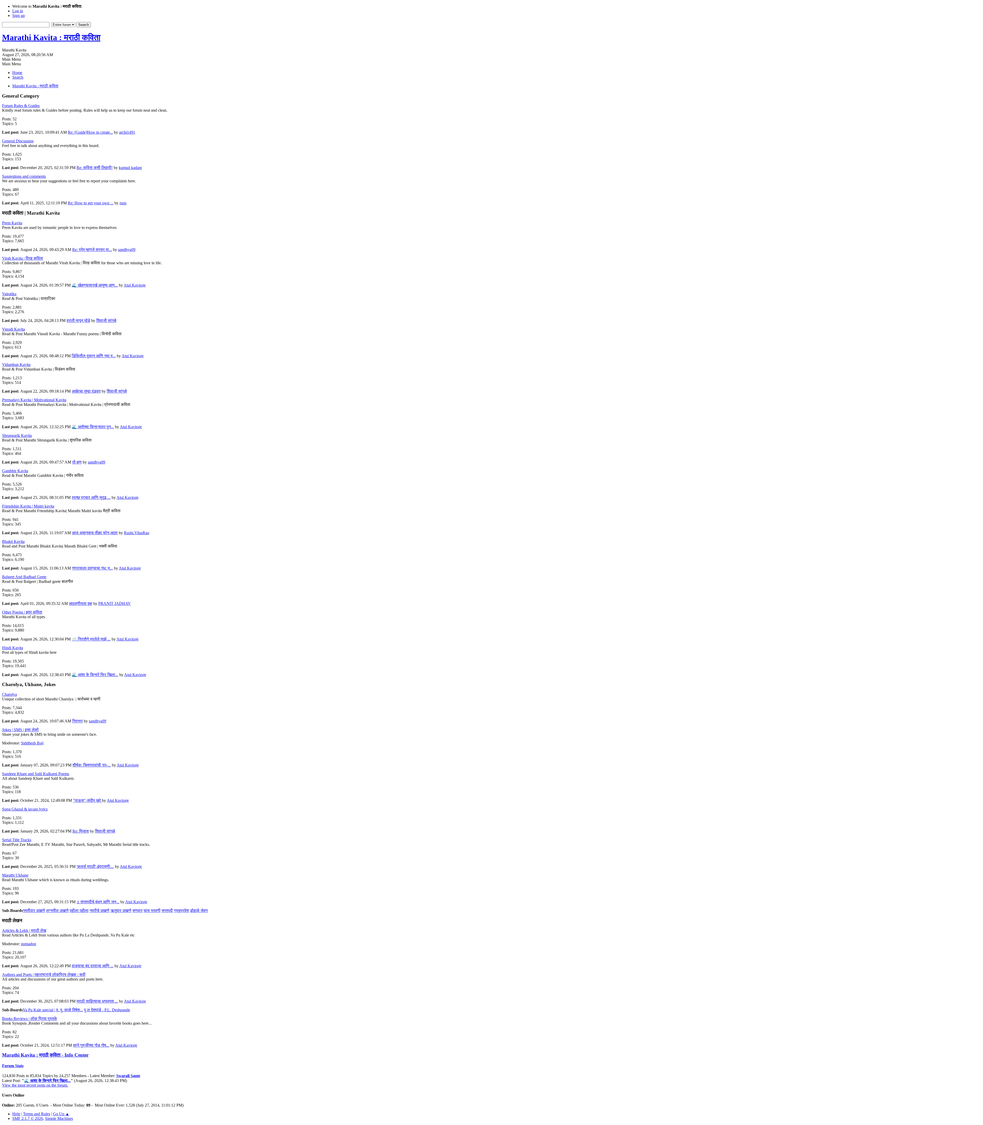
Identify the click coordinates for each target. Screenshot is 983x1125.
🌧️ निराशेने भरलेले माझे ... (91, 639)
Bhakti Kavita (13, 541)
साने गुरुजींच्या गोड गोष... (91, 1045)
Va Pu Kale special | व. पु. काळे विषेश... (53, 1010)
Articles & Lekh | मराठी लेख (24, 930)
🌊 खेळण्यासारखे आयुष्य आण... (95, 285)
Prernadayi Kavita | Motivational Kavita (34, 400)
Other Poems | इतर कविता (22, 612)
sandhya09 (126, 249)
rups (123, 203)
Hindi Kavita (12, 648)
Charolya (9, 694)
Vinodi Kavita (13, 329)
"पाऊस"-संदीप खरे (87, 800)
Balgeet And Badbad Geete (24, 577)
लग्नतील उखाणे (57, 910)
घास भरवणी (152, 910)
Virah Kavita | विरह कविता (22, 258)
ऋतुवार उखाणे (120, 910)
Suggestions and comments (24, 176)
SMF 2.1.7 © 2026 (27, 1118)
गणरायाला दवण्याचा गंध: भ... (92, 568)
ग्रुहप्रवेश (181, 910)
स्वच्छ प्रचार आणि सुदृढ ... (91, 497)
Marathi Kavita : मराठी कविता (51, 37)
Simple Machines (59, 1118)
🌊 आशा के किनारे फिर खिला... (95, 674)
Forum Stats (13, 1066)
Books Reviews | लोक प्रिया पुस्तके (29, 1018)
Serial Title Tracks (16, 840)
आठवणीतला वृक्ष (80, 603)
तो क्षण (77, 462)
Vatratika (9, 294)
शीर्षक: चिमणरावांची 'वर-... (91, 765)
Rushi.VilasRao (136, 533)
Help (16, 1114)
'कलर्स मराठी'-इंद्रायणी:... (95, 866)
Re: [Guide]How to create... (90, 132)
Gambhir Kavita (15, 471)
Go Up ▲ (61, 1114)
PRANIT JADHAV (114, 603)
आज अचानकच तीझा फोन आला (95, 533)
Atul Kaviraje (135, 285)
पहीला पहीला (79, 910)
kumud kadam (130, 167)
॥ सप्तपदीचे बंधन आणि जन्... (98, 902)
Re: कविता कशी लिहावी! (95, 167)
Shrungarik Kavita (17, 435)
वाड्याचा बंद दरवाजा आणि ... (92, 966)
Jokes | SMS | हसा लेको (20, 730)
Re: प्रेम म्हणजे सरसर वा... (92, 249)
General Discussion (18, 141)
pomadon (28, 944)
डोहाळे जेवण (199, 910)
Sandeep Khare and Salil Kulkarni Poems (35, 774)
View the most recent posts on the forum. (35, 1085)
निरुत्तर (77, 721)
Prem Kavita (12, 223)
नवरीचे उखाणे (99, 910)
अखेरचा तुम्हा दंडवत (86, 391)
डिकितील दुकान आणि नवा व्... (94, 356)
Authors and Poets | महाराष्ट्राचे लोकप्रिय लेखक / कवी (44, 974)
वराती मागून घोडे (78, 320)
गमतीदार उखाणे (34, 910)
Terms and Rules (36, 1114)
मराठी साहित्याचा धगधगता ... (97, 1001)
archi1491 (127, 132)
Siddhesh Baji (32, 743)
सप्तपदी (167, 910)
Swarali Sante (128, 1076)
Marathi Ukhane (15, 875)
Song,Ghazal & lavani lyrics (25, 809)
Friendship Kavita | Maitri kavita (28, 506)
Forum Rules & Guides (21, 105)
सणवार (137, 910)
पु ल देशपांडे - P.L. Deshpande (107, 1010)
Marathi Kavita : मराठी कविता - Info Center (45, 1055)
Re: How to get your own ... (90, 203)
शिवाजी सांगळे (106, 320)
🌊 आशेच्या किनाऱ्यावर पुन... (93, 427)
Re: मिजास (80, 831)
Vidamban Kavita (16, 364)
